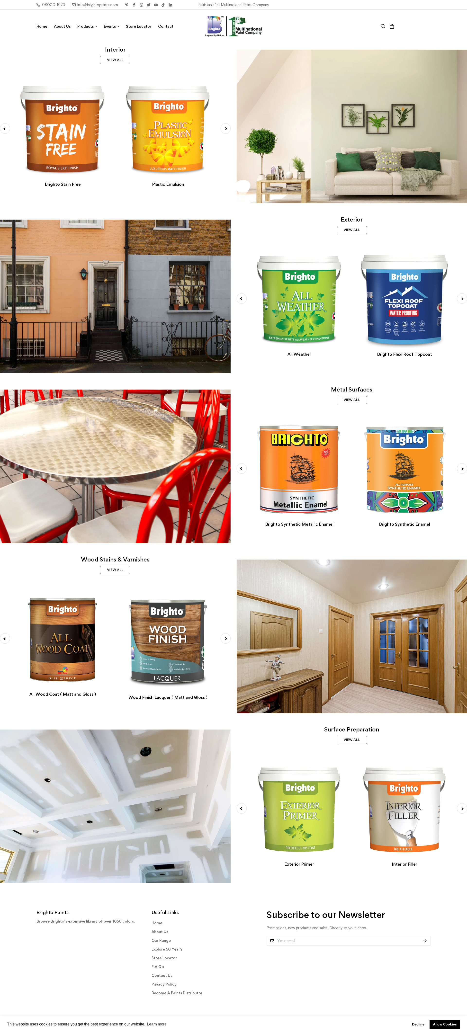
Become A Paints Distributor (177, 993)
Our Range (161, 940)
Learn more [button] (157, 1024)
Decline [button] (418, 1024)
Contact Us (162, 975)
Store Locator (138, 26)
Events (110, 26)
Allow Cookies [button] (445, 1024)
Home (41, 26)
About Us (62, 26)
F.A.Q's (158, 966)
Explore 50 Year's (167, 949)
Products (85, 26)
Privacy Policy (164, 984)
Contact (165, 26)
